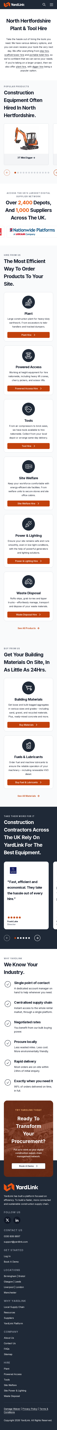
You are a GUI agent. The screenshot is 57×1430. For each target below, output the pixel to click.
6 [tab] (29, 173)
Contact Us (10, 1343)
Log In (7, 1256)
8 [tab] (34, 173)
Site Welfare (10, 1385)
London (20, 1287)
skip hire (44, 51)
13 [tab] (48, 173)
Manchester (10, 1292)
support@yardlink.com (16, 1241)
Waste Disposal (12, 1396)
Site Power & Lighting (15, 1390)
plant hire (21, 66)
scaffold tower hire (14, 54)
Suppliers (9, 1318)
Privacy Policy (29, 1408)
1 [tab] (15, 173)
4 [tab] (23, 173)
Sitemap (8, 1354)
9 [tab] (37, 173)
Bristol (21, 1276)
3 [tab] (20, 173)
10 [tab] (40, 173)
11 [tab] (43, 173)
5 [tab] (26, 173)
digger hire (37, 66)
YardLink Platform (13, 1323)
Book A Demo (11, 1261)
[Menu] (50, 5)
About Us (9, 1337)
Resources (9, 1312)
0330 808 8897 (12, 1236)
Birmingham (10, 1276)
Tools (7, 1379)
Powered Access (13, 1374)
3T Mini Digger (25, 157)
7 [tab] (31, 173)
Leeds (18, 1281)
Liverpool (9, 1287)
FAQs (6, 1348)
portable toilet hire (39, 54)
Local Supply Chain (14, 1307)
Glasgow (8, 1281)
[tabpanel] (28, 144)
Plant (6, 1368)
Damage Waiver (12, 1408)
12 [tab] (45, 173)
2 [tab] (18, 173)
